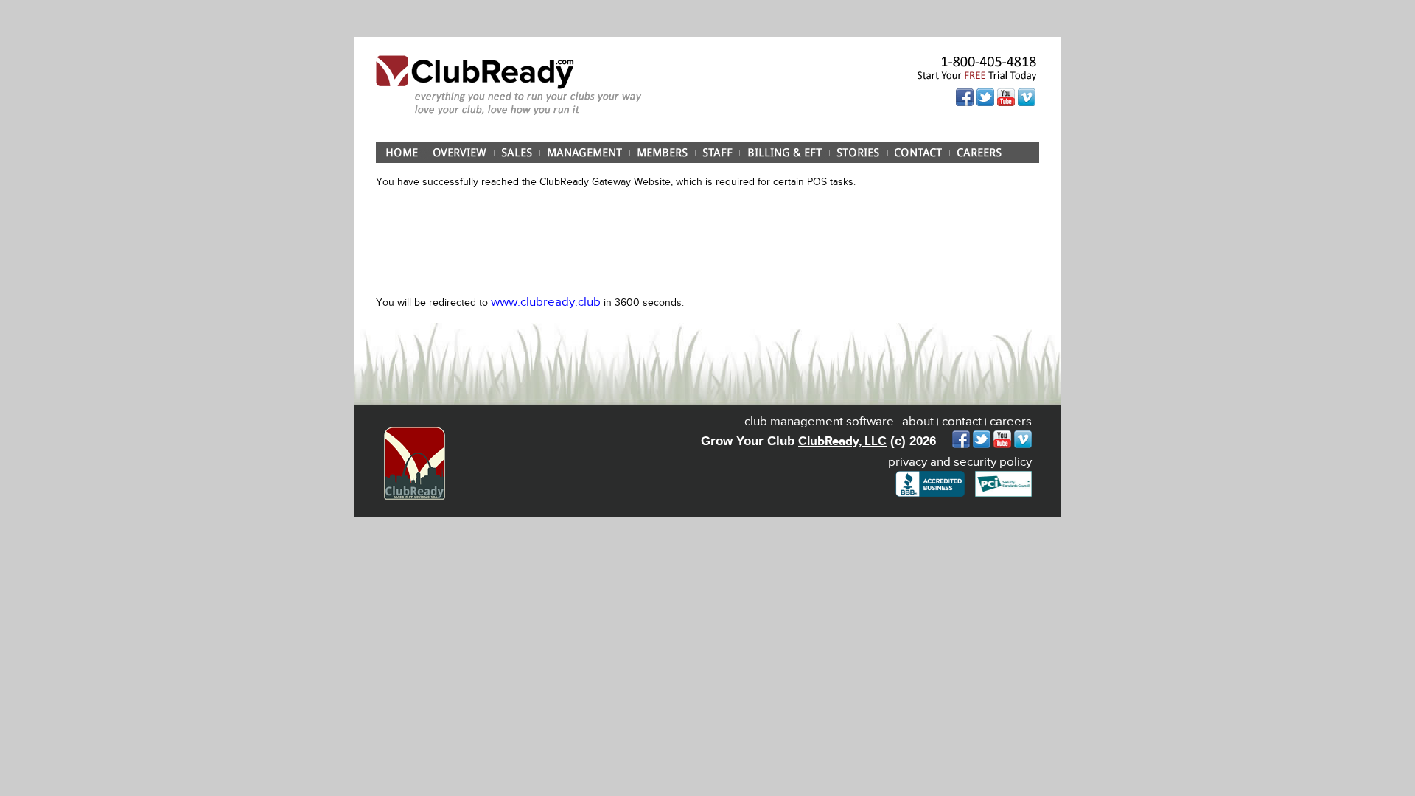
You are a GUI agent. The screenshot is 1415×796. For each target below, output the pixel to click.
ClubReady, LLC (842, 441)
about (918, 421)
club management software (819, 421)
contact (962, 421)
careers (1011, 421)
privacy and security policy (960, 462)
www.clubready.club (546, 302)
